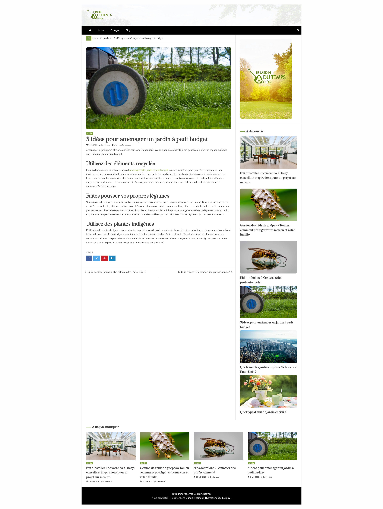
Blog (128, 30)
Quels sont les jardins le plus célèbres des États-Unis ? (116, 271)
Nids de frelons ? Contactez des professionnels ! (204, 271)
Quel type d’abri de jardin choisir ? (263, 412)
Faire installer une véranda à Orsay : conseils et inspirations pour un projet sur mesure (268, 177)
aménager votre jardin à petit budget (148, 169)
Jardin (101, 30)
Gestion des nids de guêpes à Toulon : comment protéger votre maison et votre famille (267, 230)
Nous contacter (160, 497)
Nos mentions (177, 497)
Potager (114, 30)
